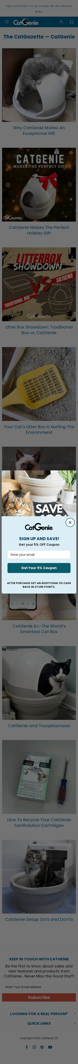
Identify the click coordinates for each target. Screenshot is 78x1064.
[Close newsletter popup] (70, 522)
